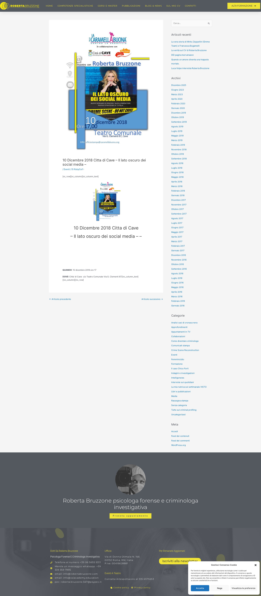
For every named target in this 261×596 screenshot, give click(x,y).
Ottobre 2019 (177, 117)
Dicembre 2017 (178, 200)
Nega (219, 588)
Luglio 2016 (176, 278)
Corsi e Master (107, 5)
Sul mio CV (173, 5)
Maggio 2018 (177, 177)
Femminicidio (177, 359)
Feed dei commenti (180, 440)
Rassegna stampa (179, 400)
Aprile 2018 (176, 181)
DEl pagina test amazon (182, 55)
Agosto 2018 (177, 163)
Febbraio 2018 (178, 190)
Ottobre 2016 (177, 264)
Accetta (200, 588)
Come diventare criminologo (185, 341)
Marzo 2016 (176, 296)
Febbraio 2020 (178, 103)
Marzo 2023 (177, 94)
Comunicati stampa (180, 345)
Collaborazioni (178, 336)
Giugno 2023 (177, 89)
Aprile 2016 (176, 292)
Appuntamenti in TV (180, 331)
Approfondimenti (179, 327)
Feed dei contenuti (180, 436)
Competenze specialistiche (75, 5)
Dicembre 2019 (178, 112)
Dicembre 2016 (178, 255)
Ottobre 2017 (177, 209)
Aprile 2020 (176, 99)
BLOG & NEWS (153, 5)
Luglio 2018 (176, 168)
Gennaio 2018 (177, 195)
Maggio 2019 (177, 135)
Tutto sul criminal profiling (183, 410)
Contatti (190, 5)
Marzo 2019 (176, 140)
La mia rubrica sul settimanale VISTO (188, 387)
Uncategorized (178, 414)
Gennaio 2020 (178, 108)
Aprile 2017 (176, 236)
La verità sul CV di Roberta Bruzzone (189, 50)
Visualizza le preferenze (243, 588)
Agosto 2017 (177, 218)
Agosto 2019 (177, 126)
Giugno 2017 (177, 227)
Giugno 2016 (177, 282)
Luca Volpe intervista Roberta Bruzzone (190, 68)
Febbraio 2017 (178, 246)
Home (49, 5)
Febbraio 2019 (178, 145)
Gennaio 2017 (177, 250)
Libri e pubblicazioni (181, 391)
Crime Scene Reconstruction (185, 350)
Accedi (174, 431)
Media (174, 396)
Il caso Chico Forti (180, 368)
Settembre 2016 (179, 269)
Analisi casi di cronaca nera (184, 322)
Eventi (67, 169)
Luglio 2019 (176, 131)
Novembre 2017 (179, 204)
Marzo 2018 (176, 186)
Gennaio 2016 (177, 305)
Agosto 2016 (177, 273)
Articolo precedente (60, 299)
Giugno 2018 (177, 172)
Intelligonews (177, 377)
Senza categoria (179, 405)
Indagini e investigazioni (183, 373)
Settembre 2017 (179, 213)
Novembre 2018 (179, 149)
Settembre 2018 (179, 158)
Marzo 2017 (176, 241)
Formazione (177, 364)
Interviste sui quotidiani (182, 382)
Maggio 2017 (177, 232)
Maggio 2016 (177, 287)
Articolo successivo (152, 299)
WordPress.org (178, 445)
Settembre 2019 (179, 122)
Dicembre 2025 (178, 85)
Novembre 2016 (179, 259)
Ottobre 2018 (177, 154)
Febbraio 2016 (178, 301)
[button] (255, 565)
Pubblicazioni (131, 5)
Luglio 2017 (176, 223)
